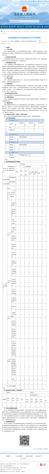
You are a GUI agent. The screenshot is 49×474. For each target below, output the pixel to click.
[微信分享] (39, 42)
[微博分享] (41, 42)
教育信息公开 (39, 31)
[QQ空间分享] (45, 42)
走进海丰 (46, 26)
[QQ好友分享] (43, 42)
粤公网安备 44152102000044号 (8, 471)
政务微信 (36, 1)
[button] (37, 21)
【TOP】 (34, 448)
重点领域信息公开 (26, 31)
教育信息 (33, 31)
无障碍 (27, 1)
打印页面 (39, 448)
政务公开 (21, 26)
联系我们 (23, 471)
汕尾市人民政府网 (29, 456)
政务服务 (30, 26)
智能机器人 (42, 1)
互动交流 (38, 26)
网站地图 (18, 471)
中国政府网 (8, 456)
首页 (9, 31)
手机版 (31, 1)
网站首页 (5, 26)
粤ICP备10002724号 (16, 469)
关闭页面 (45, 448)
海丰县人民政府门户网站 (16, 31)
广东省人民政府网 (19, 456)
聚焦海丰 (13, 26)
